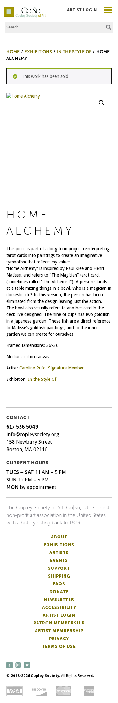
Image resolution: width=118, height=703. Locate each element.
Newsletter (59, 599)
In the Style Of (42, 379)
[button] (101, 103)
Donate (59, 591)
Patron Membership (59, 623)
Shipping (59, 576)
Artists (59, 552)
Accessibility (59, 607)
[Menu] (108, 11)
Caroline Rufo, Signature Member (51, 367)
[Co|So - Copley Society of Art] (25, 9)
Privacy (59, 638)
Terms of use (59, 646)
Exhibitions (59, 545)
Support (59, 568)
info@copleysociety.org (32, 434)
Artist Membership (59, 631)
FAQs (59, 584)
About (59, 537)
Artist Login (82, 10)
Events (59, 560)
